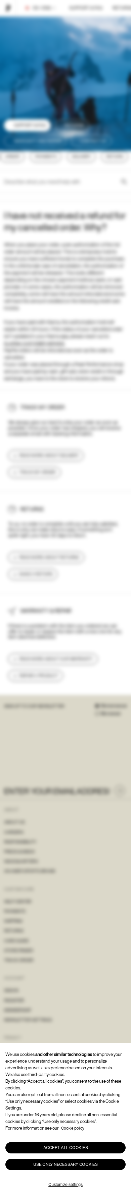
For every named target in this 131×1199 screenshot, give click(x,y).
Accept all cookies (65, 1147)
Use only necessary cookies (65, 1164)
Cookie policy (72, 1128)
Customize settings (65, 1184)
